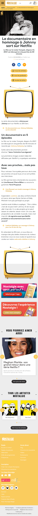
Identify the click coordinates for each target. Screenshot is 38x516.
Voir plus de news (19, 381)
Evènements (24, 455)
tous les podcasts (20, 75)
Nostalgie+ (23, 460)
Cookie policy (19, 511)
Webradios (4, 452)
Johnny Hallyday (18, 146)
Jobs (2, 494)
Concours (23, 457)
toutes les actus (20, 80)
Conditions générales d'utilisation (24, 507)
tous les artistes (20, 71)
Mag (21, 447)
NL (20, 3)
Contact (3, 492)
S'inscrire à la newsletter (27, 450)
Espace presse (5, 496)
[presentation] (2, 357)
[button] (17, 378)
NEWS (3, 7)
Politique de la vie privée (11, 509)
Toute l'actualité (11, 7)
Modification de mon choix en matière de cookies (19, 513)
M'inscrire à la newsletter (8, 469)
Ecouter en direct (6, 447)
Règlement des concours (26, 509)
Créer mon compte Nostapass (10, 467)
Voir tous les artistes (19, 428)
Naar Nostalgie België (7, 501)
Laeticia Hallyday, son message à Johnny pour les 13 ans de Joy (20, 226)
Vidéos (22, 452)
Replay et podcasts (7, 450)
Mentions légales (9, 507)
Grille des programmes (8, 455)
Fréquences (4, 457)
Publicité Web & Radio (7, 499)
